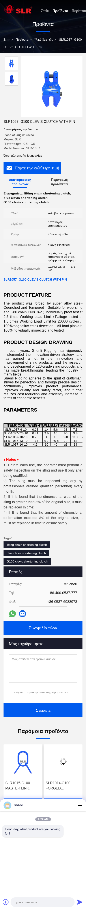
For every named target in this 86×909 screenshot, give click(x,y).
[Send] (79, 902)
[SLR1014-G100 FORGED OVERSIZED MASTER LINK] (54, 761)
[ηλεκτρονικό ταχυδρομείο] (22, 614)
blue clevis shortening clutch (26, 553)
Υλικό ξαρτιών (43, 39)
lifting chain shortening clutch (27, 544)
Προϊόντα (60, 11)
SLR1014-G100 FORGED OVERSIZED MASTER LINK (49, 786)
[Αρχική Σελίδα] (18, 9)
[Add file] (6, 902)
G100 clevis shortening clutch (27, 561)
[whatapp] (12, 613)
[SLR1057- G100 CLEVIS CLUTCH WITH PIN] (51, 86)
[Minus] (79, 805)
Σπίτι (45, 11)
